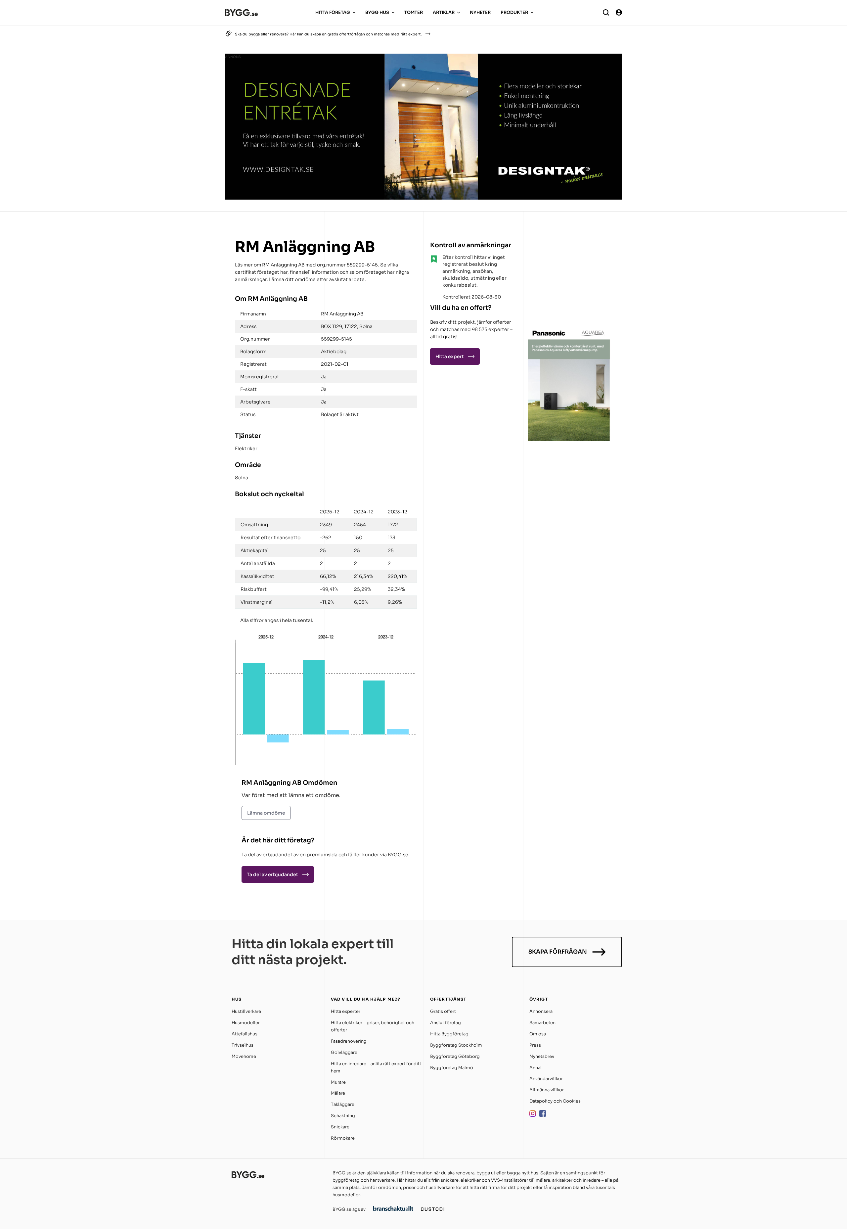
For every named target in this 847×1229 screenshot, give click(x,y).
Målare (338, 1093)
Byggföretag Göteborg (455, 1056)
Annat (535, 1067)
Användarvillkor (546, 1078)
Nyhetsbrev (541, 1056)
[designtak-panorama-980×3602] (423, 197)
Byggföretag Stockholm (456, 1045)
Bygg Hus (377, 12)
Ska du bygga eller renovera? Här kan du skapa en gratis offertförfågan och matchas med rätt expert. (328, 34)
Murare (338, 1082)
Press (535, 1045)
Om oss (537, 1034)
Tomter (413, 12)
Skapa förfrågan (557, 951)
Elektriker (246, 448)
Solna (241, 478)
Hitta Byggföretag (449, 1034)
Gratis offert (443, 1011)
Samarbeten (542, 1022)
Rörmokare (343, 1138)
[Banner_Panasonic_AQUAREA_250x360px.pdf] (569, 439)
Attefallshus (244, 1034)
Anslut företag (445, 1022)
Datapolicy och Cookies (555, 1101)
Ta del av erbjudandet (272, 874)
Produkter (514, 12)
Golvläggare (344, 1052)
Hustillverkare (246, 1011)
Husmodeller (246, 1022)
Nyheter (480, 12)
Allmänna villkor (546, 1090)
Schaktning (343, 1115)
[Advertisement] (569, 279)
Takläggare (342, 1104)
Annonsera (541, 1011)
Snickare (340, 1127)
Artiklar (444, 12)
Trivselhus (242, 1045)
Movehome (244, 1056)
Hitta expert (449, 356)
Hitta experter (345, 1011)
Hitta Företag (332, 12)
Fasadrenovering (349, 1041)
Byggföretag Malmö (451, 1067)
